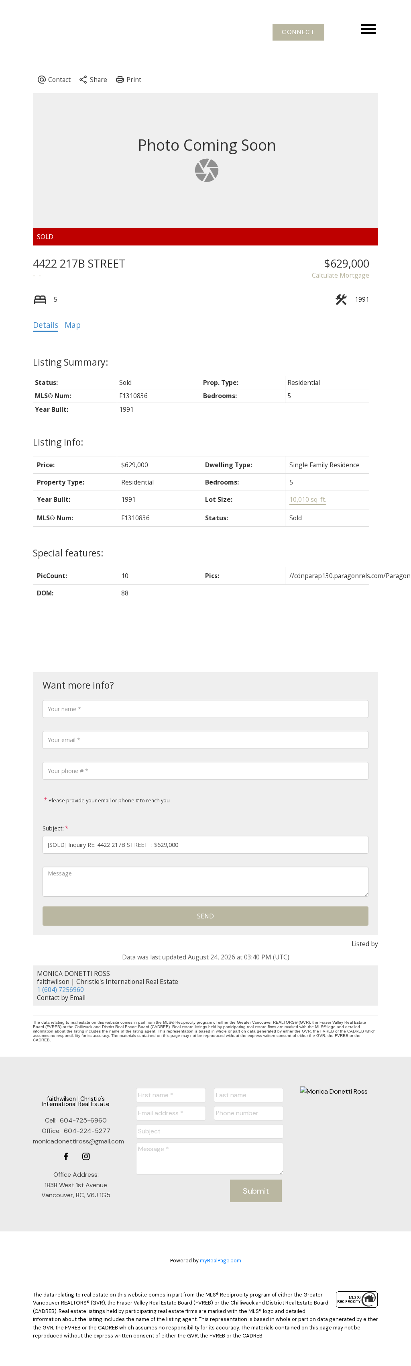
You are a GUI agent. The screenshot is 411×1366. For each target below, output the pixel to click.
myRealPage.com (220, 1260)
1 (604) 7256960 (60, 989)
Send (205, 916)
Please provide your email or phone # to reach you (108, 800)
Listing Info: (58, 442)
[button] (298, 32)
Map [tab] (73, 325)
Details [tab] (45, 325)
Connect (298, 32)
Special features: (68, 552)
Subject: (53, 828)
